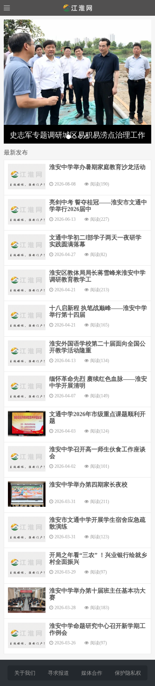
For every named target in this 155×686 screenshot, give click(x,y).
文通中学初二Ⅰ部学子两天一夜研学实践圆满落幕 (95, 240)
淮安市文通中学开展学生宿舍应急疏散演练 (97, 523)
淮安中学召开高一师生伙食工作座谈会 (97, 452)
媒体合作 (91, 673)
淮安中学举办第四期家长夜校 (88, 484)
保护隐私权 (128, 673)
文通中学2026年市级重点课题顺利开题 (97, 417)
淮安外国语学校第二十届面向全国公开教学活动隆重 (97, 346)
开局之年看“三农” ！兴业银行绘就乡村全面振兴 (98, 558)
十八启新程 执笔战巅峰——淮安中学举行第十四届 (98, 311)
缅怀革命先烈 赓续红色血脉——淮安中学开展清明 (98, 382)
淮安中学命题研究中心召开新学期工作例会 (97, 629)
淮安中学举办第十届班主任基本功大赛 (97, 594)
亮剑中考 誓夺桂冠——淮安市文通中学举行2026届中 (98, 205)
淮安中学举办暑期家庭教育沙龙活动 (97, 167)
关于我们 (24, 673)
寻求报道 (58, 673)
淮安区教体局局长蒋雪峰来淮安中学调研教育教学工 (97, 276)
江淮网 (77, 8)
